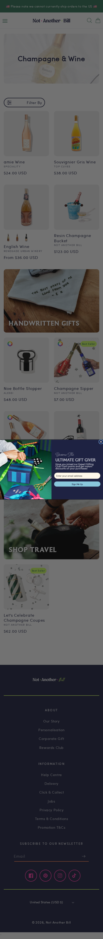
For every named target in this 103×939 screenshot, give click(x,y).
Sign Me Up (77, 484)
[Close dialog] (101, 442)
